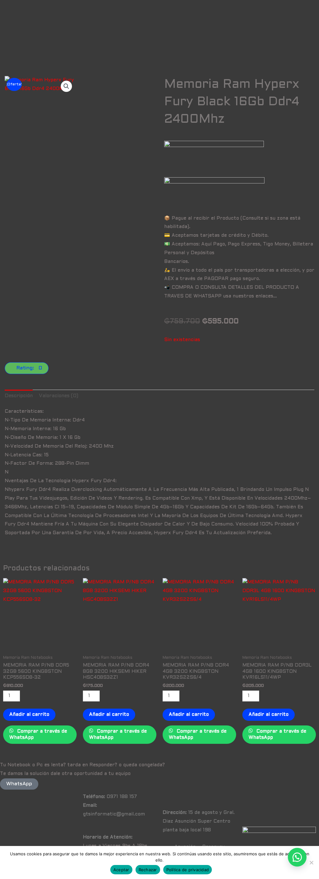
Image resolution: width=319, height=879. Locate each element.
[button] (66, 86)
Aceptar (121, 869)
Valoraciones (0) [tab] (58, 396)
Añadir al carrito (29, 714)
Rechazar (148, 869)
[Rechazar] (311, 862)
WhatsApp (19, 784)
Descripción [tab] (19, 396)
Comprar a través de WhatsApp (38, 734)
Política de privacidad (187, 869)
